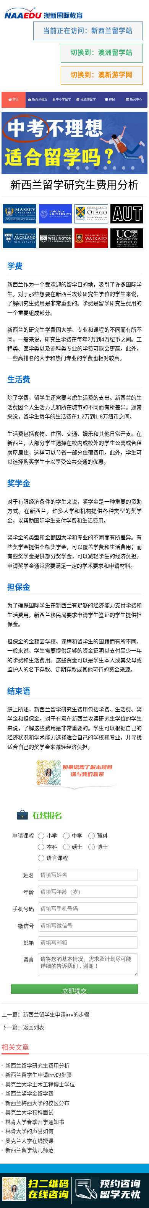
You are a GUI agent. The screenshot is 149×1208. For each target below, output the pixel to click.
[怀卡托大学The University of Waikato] (91, 238)
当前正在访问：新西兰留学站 (88, 31)
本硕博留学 (88, 99)
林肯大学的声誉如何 (29, 1131)
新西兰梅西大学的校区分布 (37, 1103)
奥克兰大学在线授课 (29, 1141)
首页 (15, 99)
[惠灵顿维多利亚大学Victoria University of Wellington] (55, 238)
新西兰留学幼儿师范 (29, 1150)
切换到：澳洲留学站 (102, 52)
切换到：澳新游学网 (102, 75)
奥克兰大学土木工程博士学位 (40, 1084)
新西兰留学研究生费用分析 (37, 1066)
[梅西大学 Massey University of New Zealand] (19, 214)
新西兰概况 (39, 99)
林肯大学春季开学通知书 (34, 1122)
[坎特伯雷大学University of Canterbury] (127, 238)
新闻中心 (135, 99)
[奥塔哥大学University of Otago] (91, 214)
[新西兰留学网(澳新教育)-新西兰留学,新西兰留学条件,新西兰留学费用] (44, 13)
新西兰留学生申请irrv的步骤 (56, 1014)
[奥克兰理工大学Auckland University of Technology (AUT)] (127, 214)
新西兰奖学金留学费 (29, 1094)
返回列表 (33, 1027)
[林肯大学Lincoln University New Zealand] (55, 214)
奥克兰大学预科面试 (29, 1112)
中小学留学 (63, 99)
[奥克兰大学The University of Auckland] (19, 238)
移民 (111, 99)
